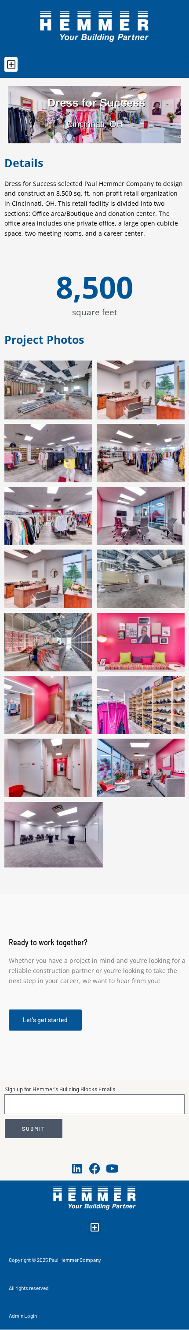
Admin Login (23, 1315)
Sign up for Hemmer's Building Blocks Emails (59, 1089)
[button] (11, 64)
